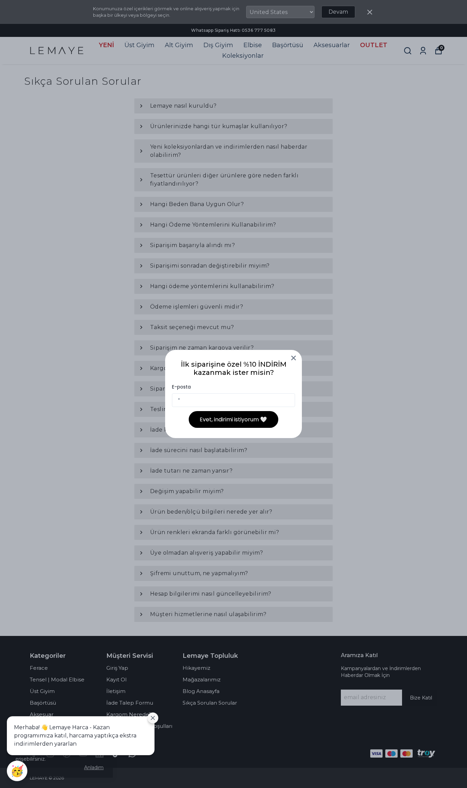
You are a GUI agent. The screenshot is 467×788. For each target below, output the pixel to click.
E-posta (181, 386)
